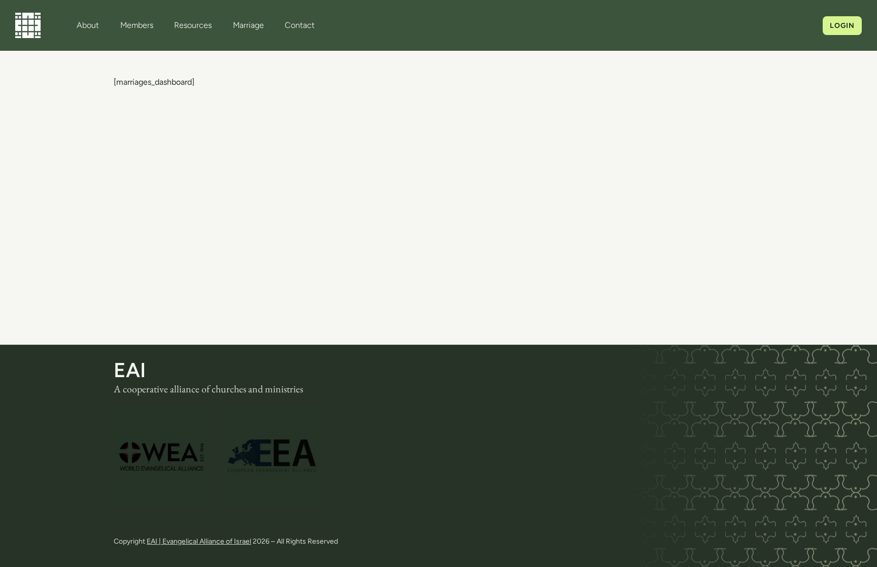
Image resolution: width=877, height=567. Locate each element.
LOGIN (842, 25)
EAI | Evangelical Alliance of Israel (199, 541)
